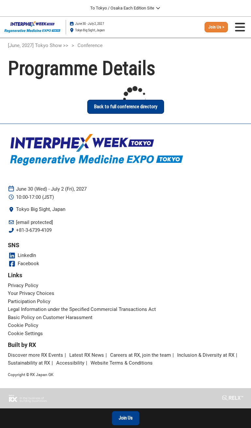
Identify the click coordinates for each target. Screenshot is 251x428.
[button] (216, 27)
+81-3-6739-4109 (34, 230)
